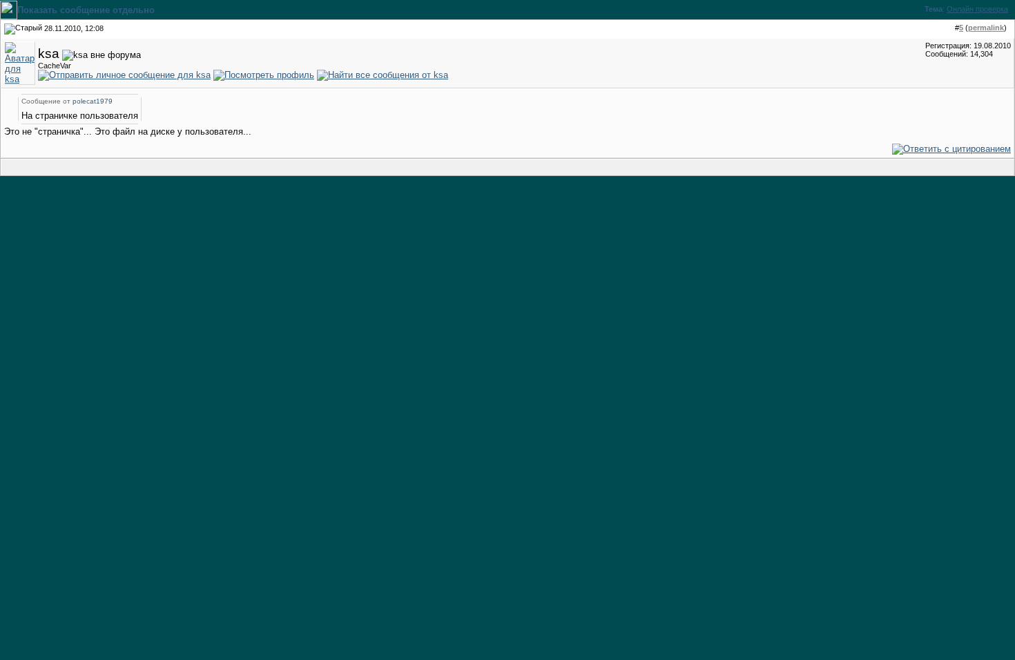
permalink (986, 27)
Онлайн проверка (977, 9)
